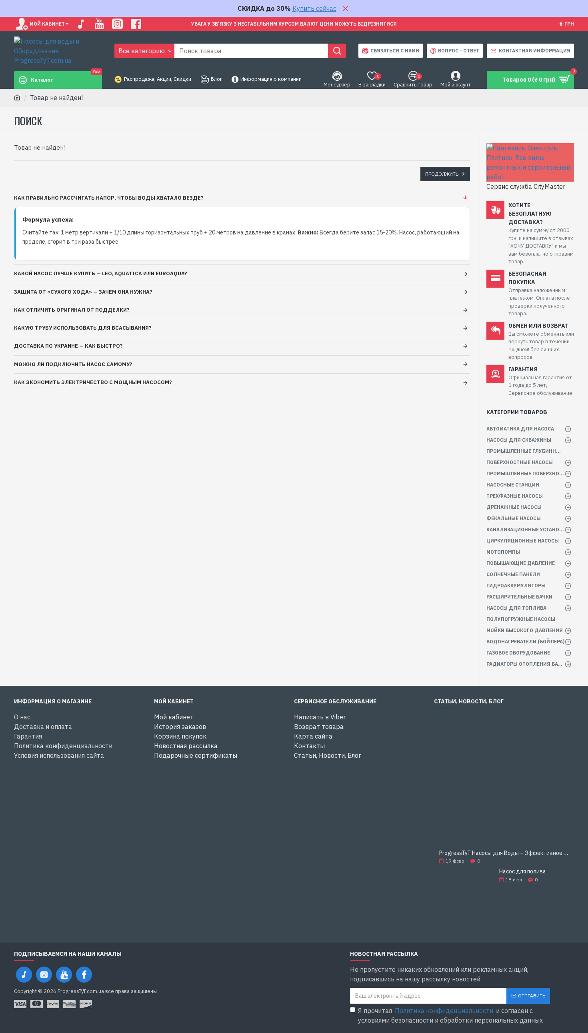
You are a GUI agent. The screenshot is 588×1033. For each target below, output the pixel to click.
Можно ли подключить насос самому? (73, 364)
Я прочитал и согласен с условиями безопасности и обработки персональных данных (450, 1015)
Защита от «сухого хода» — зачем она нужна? (83, 291)
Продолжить (441, 174)
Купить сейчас (314, 8)
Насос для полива (522, 872)
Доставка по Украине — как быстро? (68, 345)
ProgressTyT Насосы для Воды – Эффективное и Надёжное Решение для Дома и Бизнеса (504, 853)
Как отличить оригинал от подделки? (72, 309)
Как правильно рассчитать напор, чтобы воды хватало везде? (109, 197)
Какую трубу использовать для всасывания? (83, 327)
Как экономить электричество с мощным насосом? (93, 382)
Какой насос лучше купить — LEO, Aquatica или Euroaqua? (100, 273)
